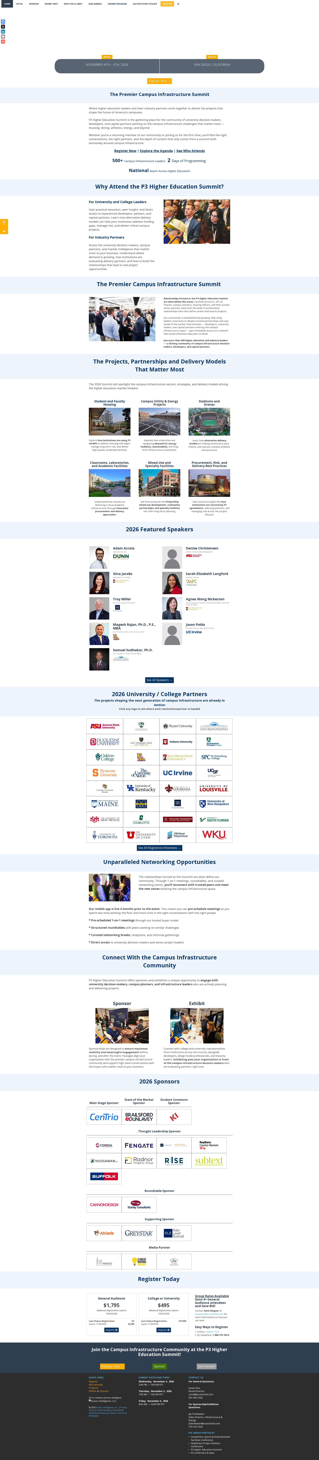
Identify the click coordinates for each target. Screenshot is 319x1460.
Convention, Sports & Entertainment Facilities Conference (210, 1438)
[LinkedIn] (2, 31)
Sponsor (34, 3)
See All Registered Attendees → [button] (159, 848)
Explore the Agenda (156, 150)
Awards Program (117, 3)
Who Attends (96, 1384)
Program (93, 1387)
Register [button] (110, 1329)
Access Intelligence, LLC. (107, 1407)
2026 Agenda (95, 3)
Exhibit (92, 1391)
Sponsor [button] (159, 1366)
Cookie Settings (103, 1410)
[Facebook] (2, 21)
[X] (2, 26)
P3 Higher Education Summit (206, 1449)
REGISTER (167, 3)
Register (93, 1381)
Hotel (19, 3)
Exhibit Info (51, 3)
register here (212, 1331)
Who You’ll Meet (73, 3)
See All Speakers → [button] (159, 680)
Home (7, 3)
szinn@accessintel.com (201, 1394)
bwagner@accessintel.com (209, 1313)
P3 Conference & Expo (202, 1452)
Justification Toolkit (145, 3)
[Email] (2, 36)
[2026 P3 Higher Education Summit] (4, 231)
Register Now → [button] (159, 81)
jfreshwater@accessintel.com (204, 1423)
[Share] (2, 41)
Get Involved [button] (206, 1366)
